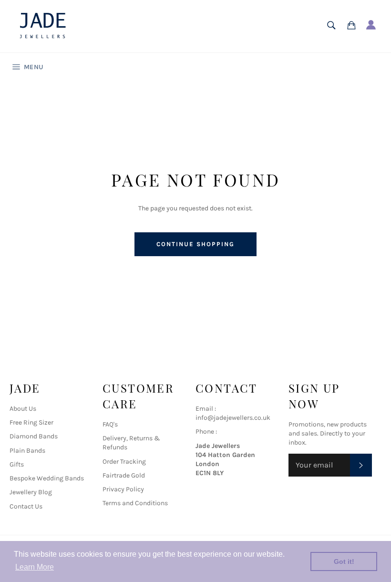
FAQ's (110, 424)
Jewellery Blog (31, 492)
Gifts (17, 464)
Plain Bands (27, 451)
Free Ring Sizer (31, 422)
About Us (23, 409)
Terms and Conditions (135, 503)
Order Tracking (124, 461)
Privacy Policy (123, 489)
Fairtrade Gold (124, 475)
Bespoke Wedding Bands (47, 478)
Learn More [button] (34, 567)
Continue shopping (195, 244)
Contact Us (26, 506)
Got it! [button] (344, 561)
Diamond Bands (34, 436)
